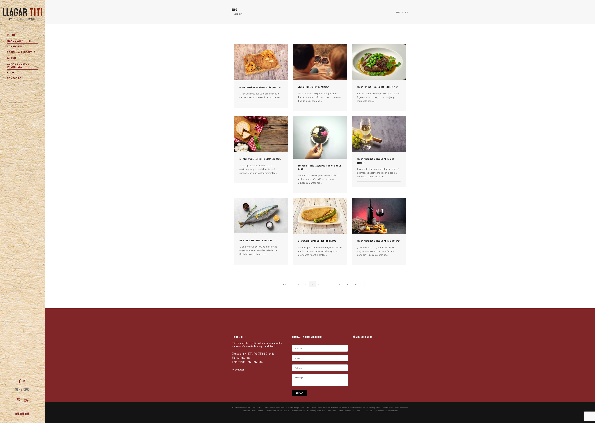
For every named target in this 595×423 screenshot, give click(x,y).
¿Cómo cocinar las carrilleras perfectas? (377, 87)
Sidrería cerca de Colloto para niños (359, 411)
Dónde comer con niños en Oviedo (278, 407)
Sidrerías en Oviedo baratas (388, 411)
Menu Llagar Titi (19, 40)
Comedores (15, 46)
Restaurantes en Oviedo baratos (329, 411)
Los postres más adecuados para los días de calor (319, 167)
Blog (10, 72)
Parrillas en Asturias (321, 407)
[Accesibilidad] (26, 400)
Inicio (11, 35)
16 (347, 284)
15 (340, 284)
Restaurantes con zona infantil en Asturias (269, 411)
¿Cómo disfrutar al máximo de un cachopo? (260, 87)
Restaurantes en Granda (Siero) (301, 411)
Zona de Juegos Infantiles (18, 65)
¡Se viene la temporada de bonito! (255, 240)
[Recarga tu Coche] (18, 400)
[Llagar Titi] (22, 14)
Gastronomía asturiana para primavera (317, 241)
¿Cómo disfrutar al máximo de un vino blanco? (375, 161)
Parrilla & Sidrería (21, 52)
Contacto (14, 78)
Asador (12, 57)
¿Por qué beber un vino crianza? (313, 87)
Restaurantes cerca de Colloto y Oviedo (364, 407)
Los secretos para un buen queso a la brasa (260, 159)
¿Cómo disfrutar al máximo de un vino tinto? (378, 241)
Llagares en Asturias (303, 407)
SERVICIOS (22, 389)
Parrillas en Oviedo (339, 407)
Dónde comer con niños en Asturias (247, 407)
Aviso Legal (238, 369)
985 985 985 (22, 414)
